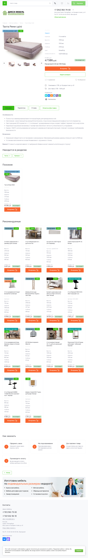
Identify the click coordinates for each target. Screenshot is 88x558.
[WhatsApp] (60, 95)
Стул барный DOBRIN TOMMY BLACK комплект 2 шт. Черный (11, 393)
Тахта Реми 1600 (9, 185)
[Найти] (50, 3)
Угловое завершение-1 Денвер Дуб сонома (11, 242)
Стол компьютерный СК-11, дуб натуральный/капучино (54, 344)
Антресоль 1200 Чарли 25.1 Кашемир (54, 242)
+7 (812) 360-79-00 (62, 10)
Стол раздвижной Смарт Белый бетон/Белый (12, 293)
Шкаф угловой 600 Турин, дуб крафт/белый (33, 393)
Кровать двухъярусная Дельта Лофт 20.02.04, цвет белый (54, 293)
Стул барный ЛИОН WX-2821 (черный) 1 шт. (75, 293)
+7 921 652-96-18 (9, 516)
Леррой (47, 33)
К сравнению (51, 80)
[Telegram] (54, 95)
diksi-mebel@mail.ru (9, 519)
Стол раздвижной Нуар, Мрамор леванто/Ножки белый (11, 344)
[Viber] (57, 95)
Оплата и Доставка (49, 108)
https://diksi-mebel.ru (9, 528)
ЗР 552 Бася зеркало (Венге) (31, 343)
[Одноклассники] (51, 95)
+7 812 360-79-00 (10, 512)
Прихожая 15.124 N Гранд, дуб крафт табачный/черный (75, 344)
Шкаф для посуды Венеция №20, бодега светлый (32, 293)
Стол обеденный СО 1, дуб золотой (32, 242)
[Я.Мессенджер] (46, 95)
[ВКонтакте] (49, 95)
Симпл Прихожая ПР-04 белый (75, 242)
